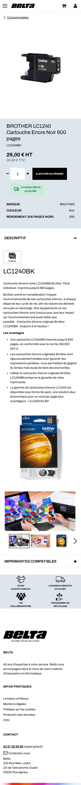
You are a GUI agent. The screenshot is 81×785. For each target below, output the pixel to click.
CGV (6, 720)
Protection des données (19, 714)
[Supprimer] (7, 173)
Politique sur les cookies (19, 709)
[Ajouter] (28, 173)
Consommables (18, 17)
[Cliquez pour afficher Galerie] (12, 257)
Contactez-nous (19, 753)
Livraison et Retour (16, 698)
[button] (75, 541)
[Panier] (64, 6)
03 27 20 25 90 (13, 746)
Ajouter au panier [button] (50, 173)
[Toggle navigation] (5, 5)
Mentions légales (14, 704)
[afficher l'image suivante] (73, 511)
